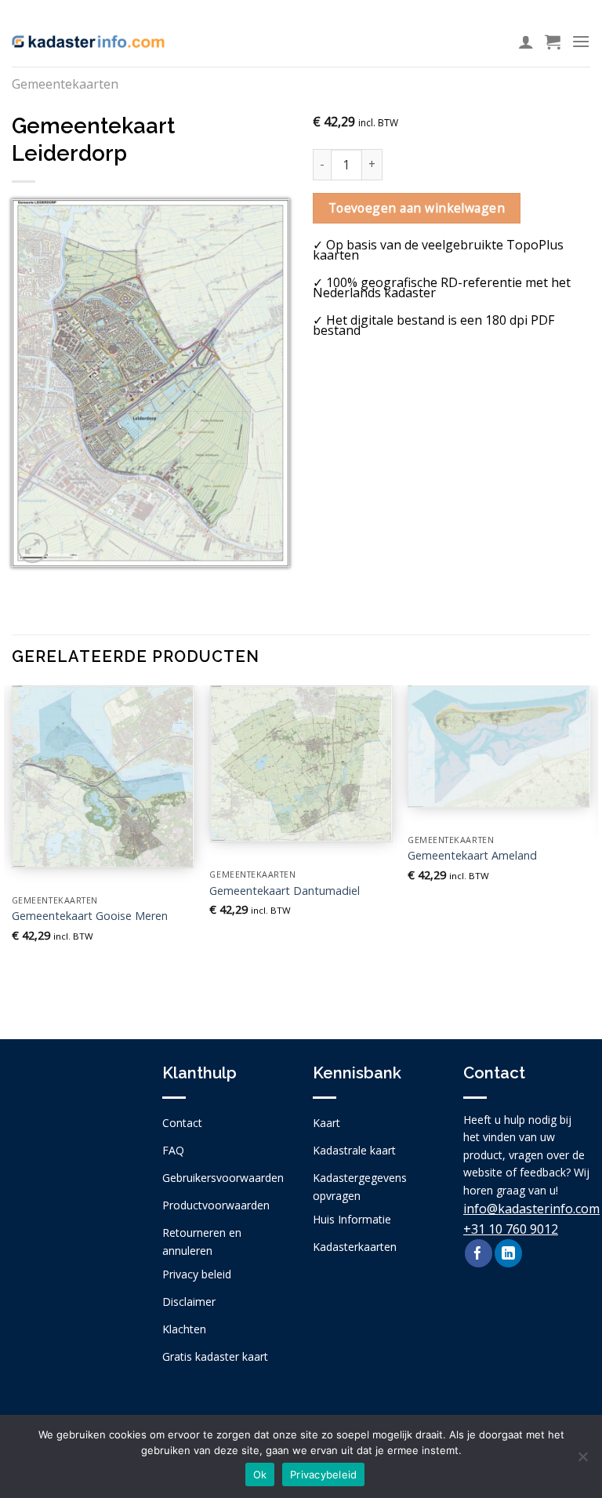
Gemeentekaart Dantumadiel (284, 891)
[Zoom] (32, 548)
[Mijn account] (526, 41)
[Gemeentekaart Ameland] (499, 746)
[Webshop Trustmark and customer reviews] (75, 1156)
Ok (260, 1474)
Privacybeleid (323, 1474)
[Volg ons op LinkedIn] (508, 1253)
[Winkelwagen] (552, 41)
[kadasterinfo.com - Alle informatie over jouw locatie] (88, 41)
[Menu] (580, 41)
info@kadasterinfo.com (531, 1208)
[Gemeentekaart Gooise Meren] (103, 776)
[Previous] (12, 849)
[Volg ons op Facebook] (478, 1253)
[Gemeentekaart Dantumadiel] (300, 763)
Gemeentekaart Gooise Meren (90, 916)
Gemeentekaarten (65, 84)
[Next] (589, 849)
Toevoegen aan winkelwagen (417, 207)
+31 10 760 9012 (510, 1229)
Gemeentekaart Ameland (472, 856)
